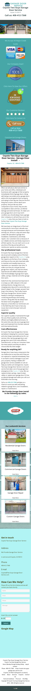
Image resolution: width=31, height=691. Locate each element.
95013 (15, 396)
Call (16, 688)
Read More (15, 450)
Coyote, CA (10, 163)
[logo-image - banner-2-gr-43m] (15, 29)
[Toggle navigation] (28, 22)
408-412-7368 (19, 15)
